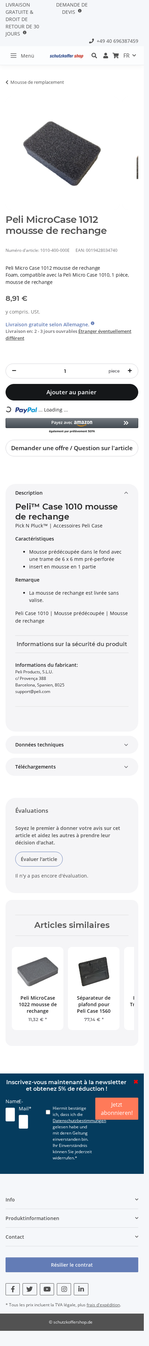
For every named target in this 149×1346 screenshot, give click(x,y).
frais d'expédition (103, 1305)
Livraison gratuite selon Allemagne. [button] (48, 324)
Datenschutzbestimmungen (79, 1121)
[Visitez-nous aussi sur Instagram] (64, 1289)
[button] (96, 55)
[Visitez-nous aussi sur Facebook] (13, 1289)
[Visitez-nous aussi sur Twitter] (30, 1289)
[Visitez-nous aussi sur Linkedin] (81, 1289)
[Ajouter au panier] (11, 93)
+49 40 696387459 (116, 41)
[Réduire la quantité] (14, 371)
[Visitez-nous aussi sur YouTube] (47, 1289)
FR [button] (126, 55)
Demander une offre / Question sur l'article (72, 448)
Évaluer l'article (39, 859)
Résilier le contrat (72, 1264)
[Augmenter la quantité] (130, 371)
